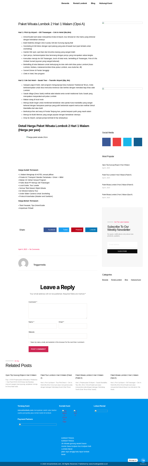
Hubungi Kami (105, 3)
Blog (93, 3)
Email (61, 322)
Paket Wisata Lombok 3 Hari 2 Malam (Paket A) (117, 185)
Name (31, 322)
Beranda (65, 3)
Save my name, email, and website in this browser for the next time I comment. (57, 342)
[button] (50, 230)
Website (31, 332)
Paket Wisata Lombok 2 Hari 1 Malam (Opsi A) (117, 194)
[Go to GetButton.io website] (143, 464)
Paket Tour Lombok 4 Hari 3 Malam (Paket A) (116, 175)
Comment (33, 302)
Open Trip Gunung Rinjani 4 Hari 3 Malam (116, 165)
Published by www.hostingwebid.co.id (93, 464)
